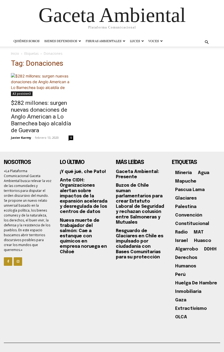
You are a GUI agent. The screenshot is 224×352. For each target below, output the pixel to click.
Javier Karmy (21, 137)
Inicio (15, 53)
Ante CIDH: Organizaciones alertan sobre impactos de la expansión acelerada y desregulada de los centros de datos (83, 196)
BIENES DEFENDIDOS (60, 41)
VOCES (153, 41)
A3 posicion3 (22, 94)
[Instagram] (18, 261)
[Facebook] (8, 261)
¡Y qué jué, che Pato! (83, 171)
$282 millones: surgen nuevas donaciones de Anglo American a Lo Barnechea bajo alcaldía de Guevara (41, 117)
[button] (206, 42)
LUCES (135, 41)
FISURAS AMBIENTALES (103, 41)
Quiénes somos (26, 41)
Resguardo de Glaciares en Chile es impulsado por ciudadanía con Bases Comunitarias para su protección (139, 244)
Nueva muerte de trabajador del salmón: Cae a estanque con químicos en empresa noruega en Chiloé (83, 236)
